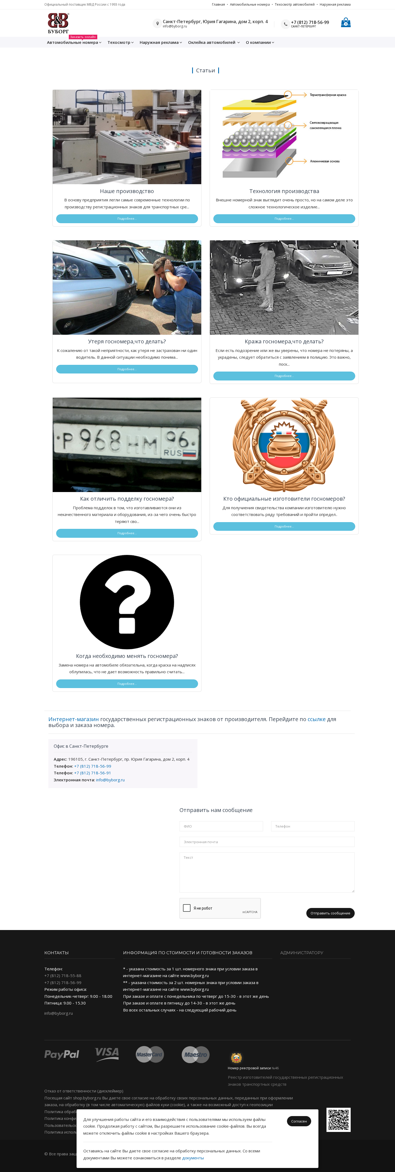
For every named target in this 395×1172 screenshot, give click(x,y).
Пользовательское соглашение (75, 1125)
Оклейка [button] (211, 42)
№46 (275, 1068)
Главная (218, 4)
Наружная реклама (335, 4)
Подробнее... (127, 218)
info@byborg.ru (110, 779)
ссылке (317, 719)
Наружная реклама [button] (159, 42)
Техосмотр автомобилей (295, 4)
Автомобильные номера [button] (72, 41)
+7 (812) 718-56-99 (310, 22)
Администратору (301, 952)
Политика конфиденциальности (75, 1118)
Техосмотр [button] (118, 42)
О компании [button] (258, 42)
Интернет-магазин (73, 719)
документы (193, 1157)
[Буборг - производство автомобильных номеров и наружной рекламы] (58, 23)
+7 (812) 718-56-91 (92, 772)
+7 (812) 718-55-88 (62, 975)
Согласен (299, 1121)
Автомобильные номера (250, 4)
